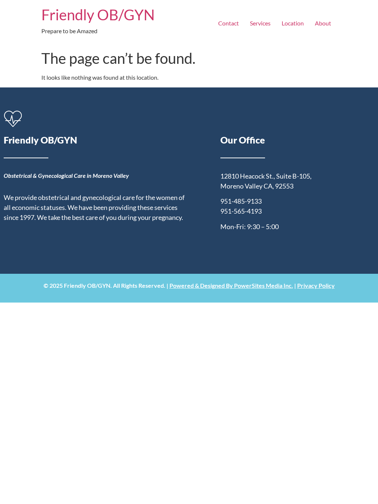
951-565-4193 (241, 211)
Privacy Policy (316, 285)
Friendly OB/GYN (98, 15)
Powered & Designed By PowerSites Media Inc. (231, 285)
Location (293, 23)
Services (260, 23)
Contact (228, 23)
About (323, 23)
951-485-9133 (241, 201)
